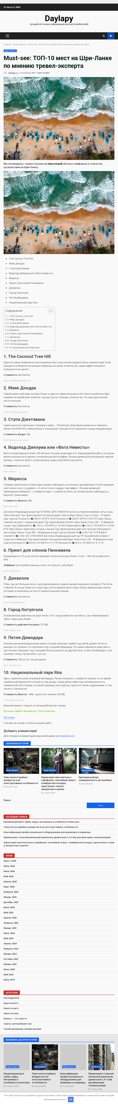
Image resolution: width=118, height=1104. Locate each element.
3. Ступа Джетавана (18, 322)
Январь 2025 (10, 928)
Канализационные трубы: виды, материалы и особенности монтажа (41, 821)
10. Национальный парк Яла (24, 347)
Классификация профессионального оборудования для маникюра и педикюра (47, 832)
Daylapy (59, 18)
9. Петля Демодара (17, 343)
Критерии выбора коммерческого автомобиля (96, 761)
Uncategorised (11, 998)
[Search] (104, 36)
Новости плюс (11, 1013)
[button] (49, 311)
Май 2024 (8, 938)
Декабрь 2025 (11, 902)
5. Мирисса (13, 329)
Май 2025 (8, 912)
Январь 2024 (10, 953)
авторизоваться (65, 735)
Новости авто (11, 1008)
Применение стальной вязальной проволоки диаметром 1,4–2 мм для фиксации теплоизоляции (57, 837)
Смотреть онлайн (110, 35)
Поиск (7, 800)
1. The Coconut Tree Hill (20, 316)
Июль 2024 (9, 933)
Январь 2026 (10, 897)
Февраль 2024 (11, 948)
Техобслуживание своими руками (22, 1029)
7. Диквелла (13, 337)
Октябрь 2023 (11, 959)
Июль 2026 (9, 866)
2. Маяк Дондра (15, 319)
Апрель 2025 (10, 917)
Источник (9, 717)
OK (70, 1099)
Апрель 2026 (10, 881)
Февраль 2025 (11, 922)
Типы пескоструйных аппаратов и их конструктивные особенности (21, 761)
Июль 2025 (9, 907)
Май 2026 (8, 876)
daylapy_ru (13, 73)
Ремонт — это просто (15, 1018)
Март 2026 (9, 886)
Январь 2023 (10, 964)
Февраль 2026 (11, 891)
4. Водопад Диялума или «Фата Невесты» (29, 326)
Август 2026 (10, 860)
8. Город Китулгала (17, 340)
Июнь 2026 (9, 871)
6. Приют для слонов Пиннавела (24, 333)
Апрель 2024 (10, 943)
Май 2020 (8, 974)
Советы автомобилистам (18, 1023)
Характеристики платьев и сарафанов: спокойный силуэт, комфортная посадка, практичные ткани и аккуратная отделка (59, 761)
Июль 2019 (9, 979)
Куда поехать (10, 51)
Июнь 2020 (9, 969)
